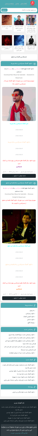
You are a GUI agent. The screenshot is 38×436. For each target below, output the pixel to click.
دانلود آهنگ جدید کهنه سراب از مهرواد (23, 377)
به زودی (32, 310)
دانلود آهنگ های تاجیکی (27, 172)
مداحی (17, 4)
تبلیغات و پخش (9, 4)
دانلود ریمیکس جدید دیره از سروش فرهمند (21, 353)
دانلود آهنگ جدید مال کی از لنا (25, 374)
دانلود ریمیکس (30, 314)
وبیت (12, 433)
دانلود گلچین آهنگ (28, 317)
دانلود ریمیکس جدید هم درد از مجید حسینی (21, 338)
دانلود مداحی (30, 320)
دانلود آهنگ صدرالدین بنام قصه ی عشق (19, 183)
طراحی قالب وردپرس (21, 433)
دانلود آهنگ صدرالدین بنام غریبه (21, 63)
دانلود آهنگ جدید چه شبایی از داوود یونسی (21, 371)
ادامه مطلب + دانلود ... (19, 176)
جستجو (4, 10)
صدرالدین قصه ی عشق (19, 57)
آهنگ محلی (24, 4)
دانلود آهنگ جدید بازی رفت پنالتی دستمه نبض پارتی (19, 380)
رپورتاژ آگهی (31, 323)
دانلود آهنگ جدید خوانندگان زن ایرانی (23, 392)
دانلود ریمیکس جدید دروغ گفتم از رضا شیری (21, 335)
